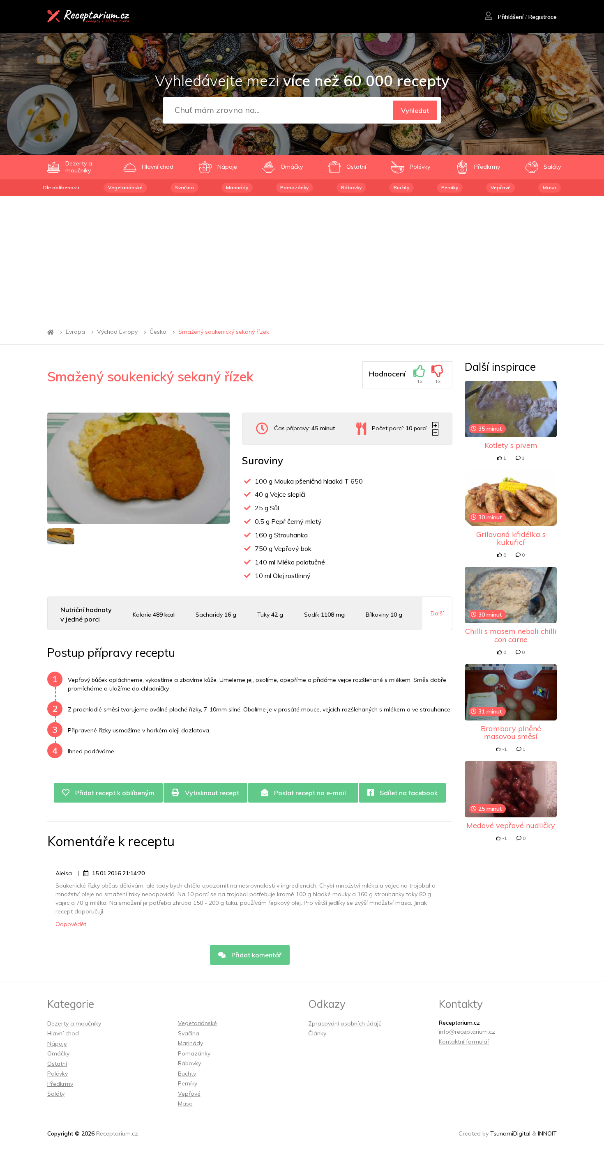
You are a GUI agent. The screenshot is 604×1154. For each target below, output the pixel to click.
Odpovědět (70, 924)
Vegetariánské (125, 187)
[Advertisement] (302, 257)
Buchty (401, 187)
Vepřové (501, 187)
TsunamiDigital (510, 1133)
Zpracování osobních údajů (345, 1023)
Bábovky (351, 187)
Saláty (56, 1093)
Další (437, 613)
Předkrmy (60, 1083)
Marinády (237, 187)
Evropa (75, 332)
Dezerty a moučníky (74, 1023)
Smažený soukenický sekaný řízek (223, 332)
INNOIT (547, 1133)
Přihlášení (509, 17)
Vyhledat (415, 110)
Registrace (542, 17)
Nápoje (57, 1043)
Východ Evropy (117, 332)
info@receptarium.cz (467, 1031)
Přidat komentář (255, 955)
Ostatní (57, 1063)
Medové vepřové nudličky (510, 825)
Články (317, 1033)
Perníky (449, 187)
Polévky (57, 1073)
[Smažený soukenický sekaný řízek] (138, 468)
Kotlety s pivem (510, 445)
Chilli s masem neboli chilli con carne (511, 635)
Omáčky (58, 1053)
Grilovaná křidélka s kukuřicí (511, 538)
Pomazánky (294, 187)
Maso (549, 187)
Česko (158, 332)
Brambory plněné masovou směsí (511, 732)
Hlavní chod (63, 1033)
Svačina (184, 187)
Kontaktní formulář (464, 1041)
